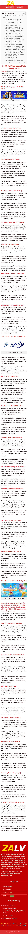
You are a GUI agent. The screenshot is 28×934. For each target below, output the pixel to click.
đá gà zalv (4, 71)
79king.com (19, 871)
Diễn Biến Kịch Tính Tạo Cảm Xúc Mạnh (16, 30)
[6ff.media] (14, 2)
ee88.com (4, 873)
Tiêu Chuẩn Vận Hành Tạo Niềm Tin (13, 32)
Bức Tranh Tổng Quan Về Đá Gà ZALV (14, 19)
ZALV (2, 854)
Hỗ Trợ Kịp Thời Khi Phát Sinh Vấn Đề (15, 36)
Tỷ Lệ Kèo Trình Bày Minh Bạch (14, 27)
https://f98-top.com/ (6, 875)
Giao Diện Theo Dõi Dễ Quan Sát (14, 22)
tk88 (8, 873)
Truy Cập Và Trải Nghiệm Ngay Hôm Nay (16, 62)
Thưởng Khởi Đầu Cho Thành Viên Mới (16, 39)
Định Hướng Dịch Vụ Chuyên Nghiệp (15, 60)
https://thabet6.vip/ (15, 873)
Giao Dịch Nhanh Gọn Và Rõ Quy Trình (16, 35)
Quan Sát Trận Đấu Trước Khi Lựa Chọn (16, 54)
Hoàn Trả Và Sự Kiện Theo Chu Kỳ (15, 41)
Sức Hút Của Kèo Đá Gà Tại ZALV (13, 25)
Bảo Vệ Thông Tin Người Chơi (14, 33)
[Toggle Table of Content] (23, 13)
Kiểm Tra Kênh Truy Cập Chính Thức (15, 52)
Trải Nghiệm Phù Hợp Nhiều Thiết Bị (15, 23)
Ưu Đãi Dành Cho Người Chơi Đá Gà (13, 38)
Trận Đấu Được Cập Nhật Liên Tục (15, 20)
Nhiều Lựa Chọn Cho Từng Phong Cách (16, 28)
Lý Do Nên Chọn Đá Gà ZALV (12, 57)
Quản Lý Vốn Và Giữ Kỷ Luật (13, 55)
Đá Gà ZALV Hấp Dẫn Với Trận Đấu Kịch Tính (13, 16)
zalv (6, 105)
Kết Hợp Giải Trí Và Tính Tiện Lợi (14, 59)
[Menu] (2, 3)
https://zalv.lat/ (12, 908)
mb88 (10, 871)
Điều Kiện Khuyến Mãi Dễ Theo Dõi (15, 42)
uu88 (13, 871)
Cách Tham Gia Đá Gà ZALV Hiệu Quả (14, 44)
